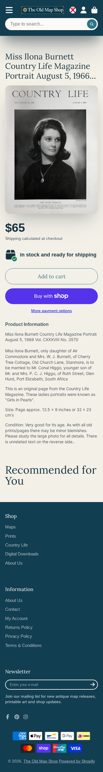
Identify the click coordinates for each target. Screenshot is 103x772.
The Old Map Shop (40, 761)
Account (83, 10)
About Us (14, 563)
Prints (10, 536)
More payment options (51, 310)
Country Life (16, 544)
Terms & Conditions (23, 645)
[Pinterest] (16, 717)
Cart (94, 10)
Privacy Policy (18, 636)
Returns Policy (19, 627)
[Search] (92, 24)
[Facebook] (7, 717)
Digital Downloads (22, 553)
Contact (12, 609)
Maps (10, 526)
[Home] (42, 10)
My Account (16, 618)
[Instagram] (25, 717)
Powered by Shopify (77, 761)
